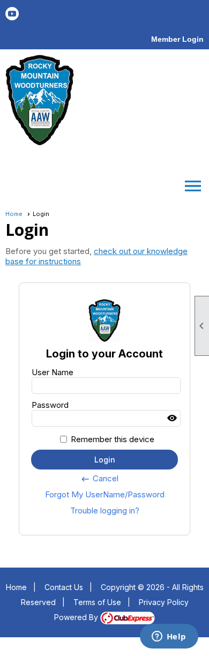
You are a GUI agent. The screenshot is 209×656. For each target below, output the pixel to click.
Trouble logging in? (104, 510)
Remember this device (112, 439)
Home (14, 214)
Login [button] (104, 459)
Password (50, 405)
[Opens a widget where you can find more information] (168, 637)
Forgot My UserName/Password (105, 494)
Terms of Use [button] (97, 602)
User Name (52, 372)
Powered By (77, 617)
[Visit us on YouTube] (12, 13)
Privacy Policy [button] (164, 602)
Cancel (99, 478)
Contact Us (63, 587)
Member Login (177, 39)
